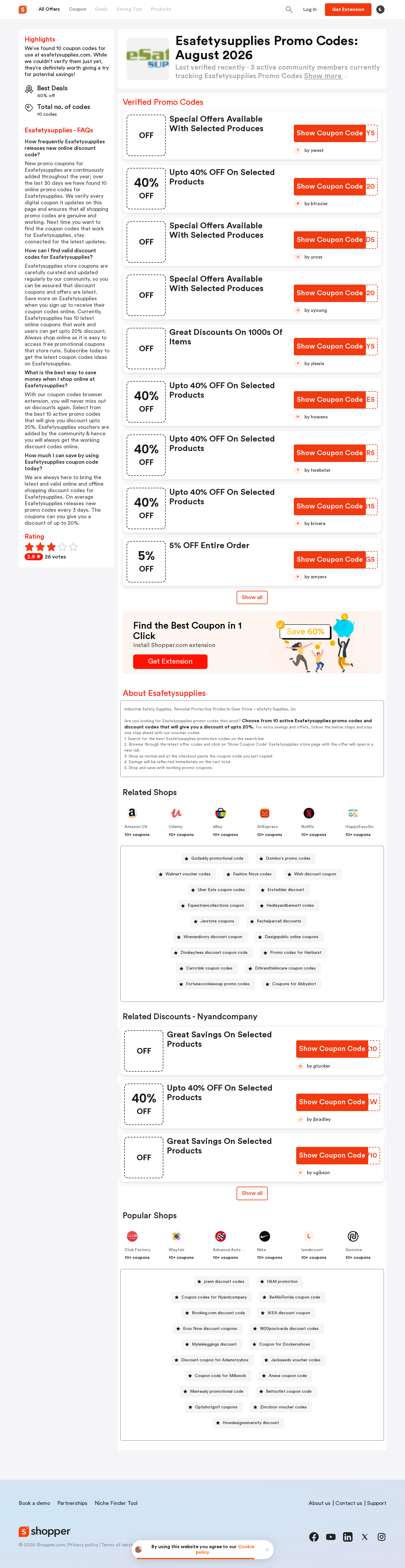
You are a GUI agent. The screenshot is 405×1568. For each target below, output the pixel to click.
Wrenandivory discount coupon (213, 937)
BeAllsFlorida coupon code (294, 1297)
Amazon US (136, 827)
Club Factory (138, 1250)
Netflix (307, 827)
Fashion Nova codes (252, 874)
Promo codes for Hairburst (295, 953)
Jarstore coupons (217, 921)
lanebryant (312, 1250)
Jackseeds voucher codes (296, 1360)
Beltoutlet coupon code (289, 1391)
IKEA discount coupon (288, 1313)
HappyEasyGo (359, 827)
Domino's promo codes (288, 858)
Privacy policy (83, 1545)
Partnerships (72, 1503)
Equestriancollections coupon (216, 905)
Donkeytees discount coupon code (214, 953)
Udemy (176, 827)
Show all (252, 597)
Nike (261, 1250)
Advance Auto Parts (232, 1250)
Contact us (348, 1503)
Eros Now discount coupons (210, 1329)
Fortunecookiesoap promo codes (218, 984)
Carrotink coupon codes (209, 968)
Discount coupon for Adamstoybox (214, 1360)
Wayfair (177, 1250)
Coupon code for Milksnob (220, 1376)
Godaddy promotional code (217, 858)
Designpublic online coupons (291, 937)
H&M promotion (282, 1282)
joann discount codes (224, 1282)
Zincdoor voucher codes (283, 1407)
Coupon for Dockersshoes (284, 1344)
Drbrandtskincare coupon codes (285, 968)
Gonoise (353, 1250)
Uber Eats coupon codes (221, 890)
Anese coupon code (288, 1376)
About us (320, 1503)
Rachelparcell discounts (279, 921)
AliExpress (267, 827)
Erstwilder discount (285, 890)
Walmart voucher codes (188, 874)
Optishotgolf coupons (216, 1407)
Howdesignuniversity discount (251, 1423)
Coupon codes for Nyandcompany (214, 1297)
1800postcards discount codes (289, 1329)
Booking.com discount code (218, 1313)
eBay (217, 827)
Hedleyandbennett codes (290, 905)
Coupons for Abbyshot (294, 984)
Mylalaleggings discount (214, 1344)
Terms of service (119, 1545)
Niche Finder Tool (116, 1503)
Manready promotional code (216, 1391)
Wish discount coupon (315, 874)
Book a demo (34, 1503)
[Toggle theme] (380, 9)
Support (376, 1503)
